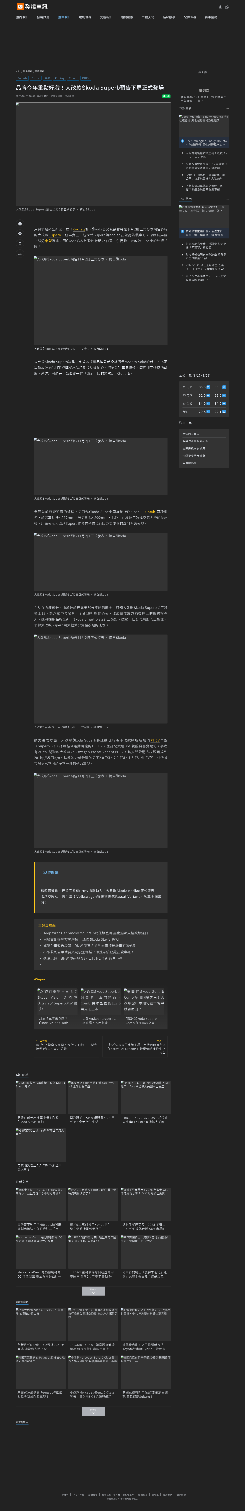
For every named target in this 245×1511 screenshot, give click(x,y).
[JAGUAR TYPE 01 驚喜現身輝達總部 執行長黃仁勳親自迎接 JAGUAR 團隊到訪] (93, 1324)
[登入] (220, 7)
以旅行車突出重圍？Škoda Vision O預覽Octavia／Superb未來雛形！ (56, 1020)
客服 (82, 1494)
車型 (47, 78)
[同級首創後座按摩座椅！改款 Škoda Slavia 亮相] (41, 1097)
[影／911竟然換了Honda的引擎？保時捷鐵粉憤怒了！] (93, 1204)
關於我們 (167, 1494)
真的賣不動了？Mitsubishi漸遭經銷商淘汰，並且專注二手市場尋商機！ (40, 1226)
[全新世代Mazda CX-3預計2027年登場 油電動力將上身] (41, 1324)
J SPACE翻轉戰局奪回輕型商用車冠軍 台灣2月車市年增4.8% (92, 1274)
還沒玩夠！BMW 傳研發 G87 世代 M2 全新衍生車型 (83, 958)
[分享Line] (20, 233)
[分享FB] (20, 223)
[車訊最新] (227, 108)
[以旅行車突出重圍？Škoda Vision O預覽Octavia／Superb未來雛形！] (58, 1001)
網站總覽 (181, 1494)
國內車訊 (22, 17)
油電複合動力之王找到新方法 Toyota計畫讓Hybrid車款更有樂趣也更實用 (145, 1347)
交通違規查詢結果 (193, 448)
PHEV (85, 78)
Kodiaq (59, 78)
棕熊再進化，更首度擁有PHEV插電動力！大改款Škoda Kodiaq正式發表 (97, 890)
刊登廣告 (64, 1494)
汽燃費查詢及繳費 (193, 456)
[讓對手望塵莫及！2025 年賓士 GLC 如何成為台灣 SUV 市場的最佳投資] (146, 1204)
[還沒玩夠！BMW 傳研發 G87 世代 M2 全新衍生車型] (93, 1097)
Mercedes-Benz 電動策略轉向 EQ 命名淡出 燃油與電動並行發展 (39, 1274)
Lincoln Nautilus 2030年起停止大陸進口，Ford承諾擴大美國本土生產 (145, 1119)
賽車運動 (211, 17)
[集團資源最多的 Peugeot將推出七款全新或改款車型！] (41, 1372)
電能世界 (85, 17)
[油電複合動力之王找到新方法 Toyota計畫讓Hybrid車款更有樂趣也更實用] (146, 1324)
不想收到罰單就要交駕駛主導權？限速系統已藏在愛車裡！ (88, 952)
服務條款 (106, 1494)
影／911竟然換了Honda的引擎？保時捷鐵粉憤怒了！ (90, 1226)
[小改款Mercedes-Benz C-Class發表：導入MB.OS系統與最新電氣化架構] (93, 1372)
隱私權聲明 (128, 1494)
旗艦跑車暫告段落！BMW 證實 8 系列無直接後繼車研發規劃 (89, 945)
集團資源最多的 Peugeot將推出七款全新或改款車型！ (40, 1394)
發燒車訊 (27, 71)
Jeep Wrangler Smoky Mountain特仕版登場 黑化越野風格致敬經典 (95, 933)
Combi (73, 78)
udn (18, 71)
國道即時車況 (191, 434)
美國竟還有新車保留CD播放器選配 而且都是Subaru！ (145, 1394)
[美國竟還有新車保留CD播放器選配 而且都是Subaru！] (146, 1372)
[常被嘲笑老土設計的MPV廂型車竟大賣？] (41, 1145)
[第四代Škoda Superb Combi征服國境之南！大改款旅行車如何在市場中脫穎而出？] (144, 1001)
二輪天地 (148, 17)
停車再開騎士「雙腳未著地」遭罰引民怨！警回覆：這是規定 (144, 1274)
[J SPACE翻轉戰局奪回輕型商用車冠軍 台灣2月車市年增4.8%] (93, 1252)
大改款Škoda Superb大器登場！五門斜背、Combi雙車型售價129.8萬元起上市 (99, 1020)
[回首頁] (36, 6)
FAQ (75, 1494)
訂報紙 (155, 1494)
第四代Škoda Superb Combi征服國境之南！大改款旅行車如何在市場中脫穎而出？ (143, 1020)
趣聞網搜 (127, 17)
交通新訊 (106, 17)
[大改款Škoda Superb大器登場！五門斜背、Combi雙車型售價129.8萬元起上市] (101, 1001)
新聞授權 (93, 1494)
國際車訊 (64, 17)
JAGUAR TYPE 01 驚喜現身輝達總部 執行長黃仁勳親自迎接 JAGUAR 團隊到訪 (92, 1347)
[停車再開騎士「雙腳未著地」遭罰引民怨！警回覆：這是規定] (146, 1252)
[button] (226, 6)
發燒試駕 (43, 17)
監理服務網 (189, 463)
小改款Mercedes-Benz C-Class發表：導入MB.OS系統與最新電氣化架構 (92, 1394)
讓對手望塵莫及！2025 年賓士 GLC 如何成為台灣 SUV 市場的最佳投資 (145, 1226)
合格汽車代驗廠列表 (195, 441)
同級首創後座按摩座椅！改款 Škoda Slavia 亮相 (81, 939)
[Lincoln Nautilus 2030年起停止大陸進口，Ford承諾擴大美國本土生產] (146, 1097)
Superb (22, 78)
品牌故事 (169, 17)
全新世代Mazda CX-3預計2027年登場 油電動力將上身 (41, 1347)
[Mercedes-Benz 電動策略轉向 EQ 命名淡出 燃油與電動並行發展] (41, 1252)
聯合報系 (143, 1494)
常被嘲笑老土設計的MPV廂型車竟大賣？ (40, 1167)
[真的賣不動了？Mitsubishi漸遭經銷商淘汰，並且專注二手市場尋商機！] (41, 1204)
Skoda (36, 78)
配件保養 (190, 17)
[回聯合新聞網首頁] (20, 6)
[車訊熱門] (227, 199)
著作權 (116, 1494)
